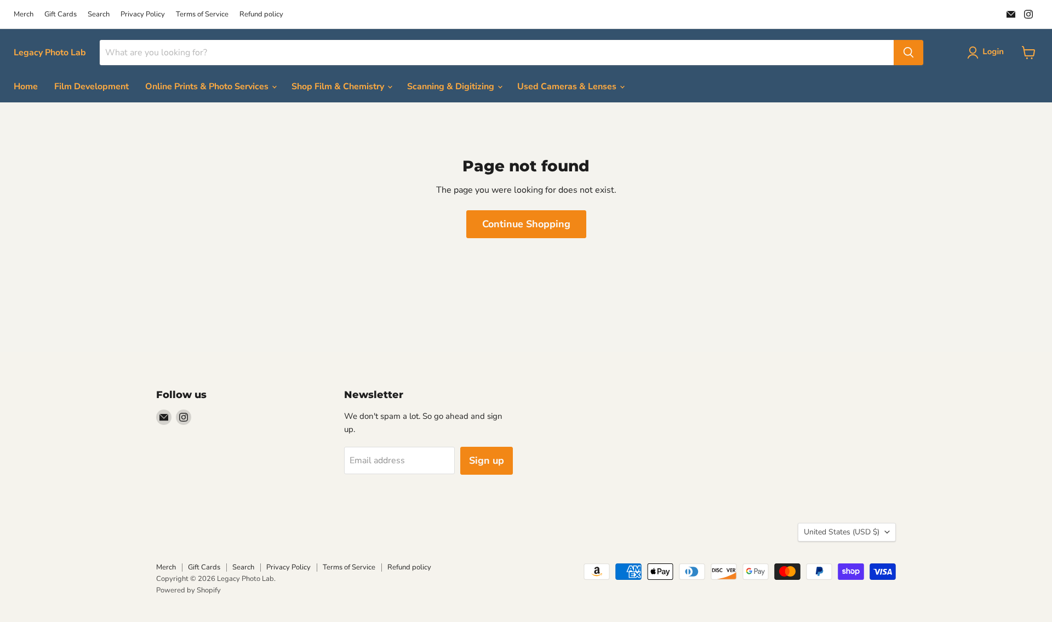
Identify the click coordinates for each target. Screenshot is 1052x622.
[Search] (908, 52)
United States (841, 532)
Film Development (91, 86)
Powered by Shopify (188, 590)
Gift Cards (60, 14)
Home (26, 86)
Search (99, 14)
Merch (23, 14)
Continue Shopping (526, 224)
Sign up (486, 460)
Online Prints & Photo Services (208, 86)
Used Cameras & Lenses (568, 86)
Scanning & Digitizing (451, 86)
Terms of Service (202, 14)
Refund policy (261, 14)
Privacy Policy (143, 14)
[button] (987, 52)
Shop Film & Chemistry (338, 86)
